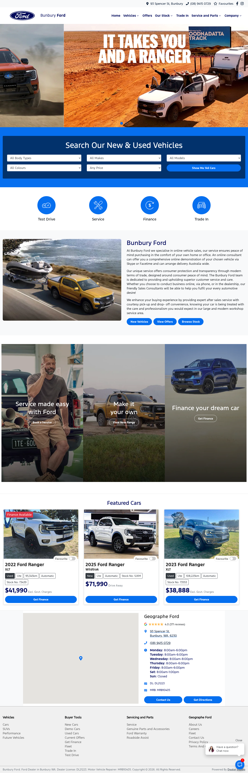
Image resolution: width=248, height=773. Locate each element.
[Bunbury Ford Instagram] (242, 3)
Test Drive (72, 755)
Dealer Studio (236, 769)
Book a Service (42, 422)
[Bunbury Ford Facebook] (237, 3)
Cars (6, 725)
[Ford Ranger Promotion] (124, 75)
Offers (147, 16)
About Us (195, 725)
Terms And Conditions (204, 746)
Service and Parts (205, 16)
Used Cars (72, 733)
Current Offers (75, 738)
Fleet (68, 746)
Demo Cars (72, 729)
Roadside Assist (138, 738)
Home (115, 16)
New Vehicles (139, 321)
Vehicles (129, 16)
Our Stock (162, 16)
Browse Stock (191, 321)
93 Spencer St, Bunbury (166, 4)
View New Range (124, 422)
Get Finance (205, 418)
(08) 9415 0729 (200, 4)
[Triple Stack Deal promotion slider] (121, 123)
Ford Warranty (137, 733)
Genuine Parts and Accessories (148, 729)
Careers (194, 729)
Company (232, 16)
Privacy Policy (198, 742)
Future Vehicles (13, 738)
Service (132, 725)
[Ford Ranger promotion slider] (126, 123)
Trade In (182, 16)
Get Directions (203, 700)
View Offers (165, 321)
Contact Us (163, 700)
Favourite (61, 559)
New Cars (71, 725)
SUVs (6, 729)
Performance (12, 733)
